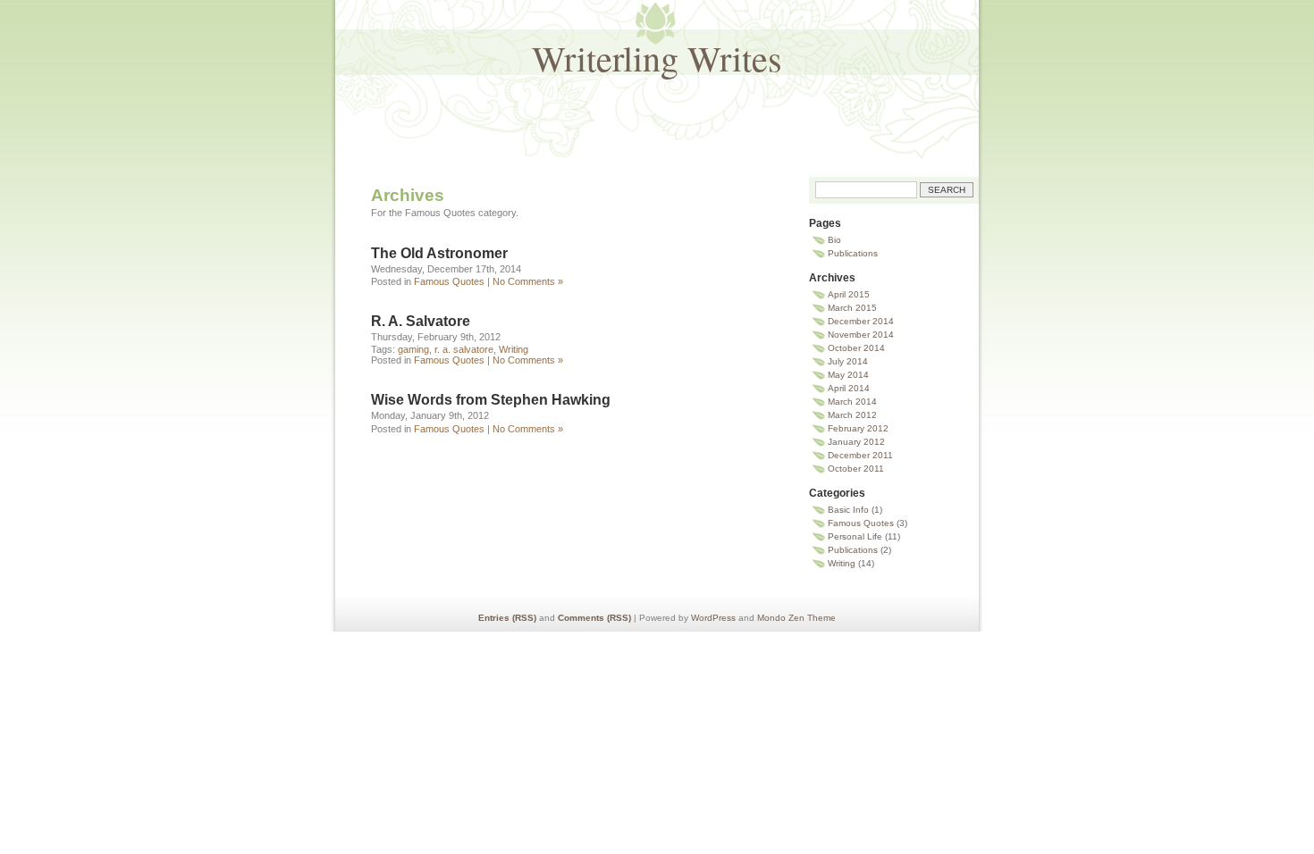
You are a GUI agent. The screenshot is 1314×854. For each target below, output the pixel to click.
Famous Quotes (449, 281)
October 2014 (856, 348)
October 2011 (856, 468)
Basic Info (848, 510)
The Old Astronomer (439, 253)
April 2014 (849, 388)
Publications (853, 253)
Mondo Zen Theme (796, 618)
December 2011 (860, 455)
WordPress (713, 618)
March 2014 (852, 401)
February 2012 (858, 428)
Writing (513, 349)
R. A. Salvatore (420, 321)
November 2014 (861, 334)
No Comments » (528, 281)
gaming (413, 349)
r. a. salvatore (463, 349)
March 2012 (852, 415)
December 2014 (861, 321)
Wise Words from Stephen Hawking (491, 399)
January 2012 (856, 442)
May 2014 (848, 375)
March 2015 (852, 308)
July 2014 (848, 361)
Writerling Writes (657, 57)
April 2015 (849, 294)
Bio (834, 240)
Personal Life (855, 536)
